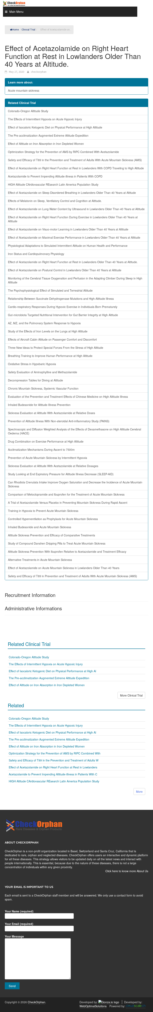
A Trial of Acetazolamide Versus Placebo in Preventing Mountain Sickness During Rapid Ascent (67, 503)
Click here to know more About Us (126, 871)
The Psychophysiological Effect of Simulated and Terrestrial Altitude (50, 290)
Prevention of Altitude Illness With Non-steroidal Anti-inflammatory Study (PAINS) (58, 421)
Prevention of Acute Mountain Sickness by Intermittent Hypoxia (47, 458)
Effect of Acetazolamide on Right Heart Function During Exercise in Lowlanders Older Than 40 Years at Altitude (73, 219)
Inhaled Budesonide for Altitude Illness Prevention (39, 405)
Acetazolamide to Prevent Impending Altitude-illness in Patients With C (53, 774)
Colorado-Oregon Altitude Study (28, 111)
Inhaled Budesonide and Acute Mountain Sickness (39, 527)
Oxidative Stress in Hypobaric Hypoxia (32, 364)
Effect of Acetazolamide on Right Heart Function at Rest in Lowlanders (53, 767)
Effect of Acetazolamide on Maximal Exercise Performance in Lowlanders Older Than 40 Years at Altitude (74, 237)
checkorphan (38, 71)
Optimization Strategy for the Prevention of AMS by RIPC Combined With (54, 753)
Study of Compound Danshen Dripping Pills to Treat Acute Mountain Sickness (56, 543)
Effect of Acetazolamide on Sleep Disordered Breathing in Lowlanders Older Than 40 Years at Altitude (72, 193)
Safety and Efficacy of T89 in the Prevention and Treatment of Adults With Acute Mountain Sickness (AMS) (75, 160)
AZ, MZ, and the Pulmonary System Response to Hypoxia (44, 323)
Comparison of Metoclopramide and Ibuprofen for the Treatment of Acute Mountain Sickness (66, 494)
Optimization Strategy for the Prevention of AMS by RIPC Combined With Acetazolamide (63, 152)
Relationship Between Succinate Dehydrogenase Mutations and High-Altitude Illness (61, 299)
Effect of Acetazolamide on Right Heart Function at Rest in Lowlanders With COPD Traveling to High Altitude (76, 168)
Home (15, 29)
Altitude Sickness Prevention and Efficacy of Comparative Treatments (51, 535)
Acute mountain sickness (23, 90)
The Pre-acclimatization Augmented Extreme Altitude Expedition (48, 135)
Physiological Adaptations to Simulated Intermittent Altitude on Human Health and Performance (68, 246)
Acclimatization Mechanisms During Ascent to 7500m (41, 450)
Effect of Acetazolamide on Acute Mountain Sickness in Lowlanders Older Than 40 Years (63, 568)
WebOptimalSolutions (93, 1006)
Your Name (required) (19, 911)
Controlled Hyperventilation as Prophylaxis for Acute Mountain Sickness (53, 519)
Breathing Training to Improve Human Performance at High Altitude (50, 356)
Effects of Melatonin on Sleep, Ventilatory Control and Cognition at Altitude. (55, 201)
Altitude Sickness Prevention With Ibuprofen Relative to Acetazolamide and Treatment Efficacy (67, 552)
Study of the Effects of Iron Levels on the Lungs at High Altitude (47, 331)
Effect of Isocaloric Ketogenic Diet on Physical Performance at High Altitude (55, 127)
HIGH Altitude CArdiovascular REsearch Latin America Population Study (53, 184)
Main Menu (16, 12)
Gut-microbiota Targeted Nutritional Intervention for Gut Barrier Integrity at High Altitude (63, 315)
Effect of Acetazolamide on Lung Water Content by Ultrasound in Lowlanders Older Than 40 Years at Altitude (76, 209)
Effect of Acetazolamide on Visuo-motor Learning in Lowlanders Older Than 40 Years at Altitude (68, 229)
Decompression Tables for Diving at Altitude (35, 380)
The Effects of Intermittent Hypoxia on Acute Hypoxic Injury (45, 119)
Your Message (14, 936)
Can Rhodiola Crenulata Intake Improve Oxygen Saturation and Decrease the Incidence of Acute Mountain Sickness (75, 484)
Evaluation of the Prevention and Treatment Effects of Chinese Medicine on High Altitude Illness (68, 397)
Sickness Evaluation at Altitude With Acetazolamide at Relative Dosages (53, 466)
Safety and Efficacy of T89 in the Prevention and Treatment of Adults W (53, 760)
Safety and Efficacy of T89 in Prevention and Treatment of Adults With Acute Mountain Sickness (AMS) (72, 576)
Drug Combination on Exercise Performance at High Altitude (45, 441)
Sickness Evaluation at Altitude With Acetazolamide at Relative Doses (51, 413)
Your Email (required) (19, 924)
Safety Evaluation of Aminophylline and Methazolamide (42, 372)
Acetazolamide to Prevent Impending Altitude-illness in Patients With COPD (55, 176)
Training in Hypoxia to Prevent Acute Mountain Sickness (43, 511)
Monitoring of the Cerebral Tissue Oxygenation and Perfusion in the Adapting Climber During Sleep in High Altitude (75, 280)
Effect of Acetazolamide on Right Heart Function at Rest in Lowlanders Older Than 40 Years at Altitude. (73, 262)
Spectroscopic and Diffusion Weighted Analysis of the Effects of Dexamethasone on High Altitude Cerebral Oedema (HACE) (74, 431)
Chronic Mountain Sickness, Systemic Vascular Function (43, 388)
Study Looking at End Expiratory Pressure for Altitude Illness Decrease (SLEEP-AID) (61, 474)
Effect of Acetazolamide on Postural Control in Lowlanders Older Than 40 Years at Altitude (64, 270)
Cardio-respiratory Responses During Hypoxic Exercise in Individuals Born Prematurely (62, 307)
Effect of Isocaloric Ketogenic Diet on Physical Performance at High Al (52, 671)
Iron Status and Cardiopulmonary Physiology (36, 254)
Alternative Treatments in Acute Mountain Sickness (40, 560)
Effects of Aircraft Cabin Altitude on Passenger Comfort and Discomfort (52, 339)
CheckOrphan (36, 1002)
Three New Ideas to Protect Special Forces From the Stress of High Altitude (55, 348)
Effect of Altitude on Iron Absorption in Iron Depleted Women (46, 144)
